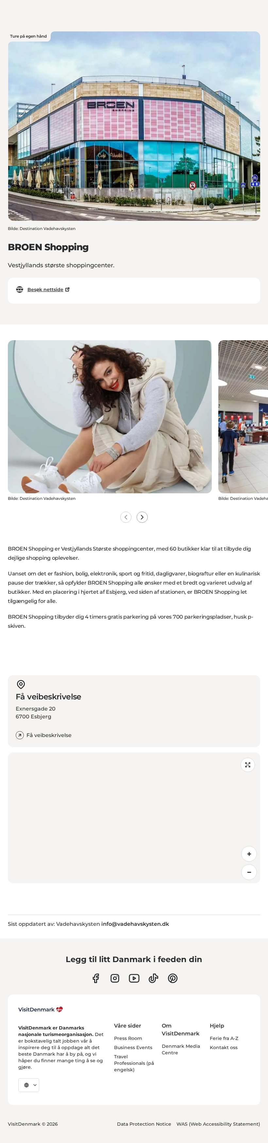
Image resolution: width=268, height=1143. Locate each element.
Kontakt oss (224, 1047)
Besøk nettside (45, 289)
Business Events (133, 1047)
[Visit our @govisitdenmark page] (153, 978)
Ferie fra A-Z (224, 1038)
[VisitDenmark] (40, 1009)
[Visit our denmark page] (95, 978)
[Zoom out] (249, 872)
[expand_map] (248, 765)
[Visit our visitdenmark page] (134, 978)
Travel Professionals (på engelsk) (134, 1063)
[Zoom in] (249, 854)
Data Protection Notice (144, 1124)
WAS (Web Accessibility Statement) (218, 1124)
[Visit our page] (115, 978)
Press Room (128, 1038)
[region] (134, 817)
